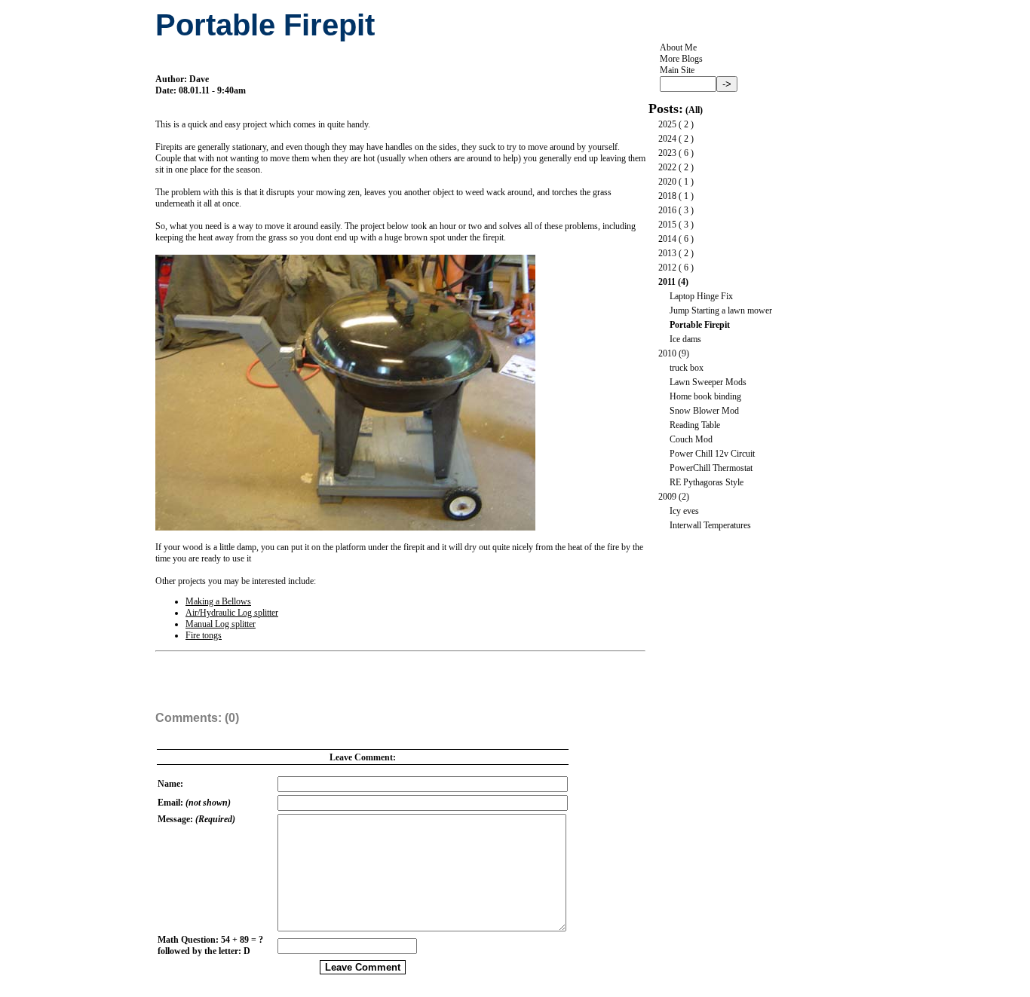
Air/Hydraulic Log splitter (231, 612)
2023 (667, 153)
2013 (667, 253)
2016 (667, 210)
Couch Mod (691, 439)
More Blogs (681, 59)
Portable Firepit (700, 325)
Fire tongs (203, 635)
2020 (667, 181)
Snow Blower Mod (704, 410)
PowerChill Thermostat (711, 468)
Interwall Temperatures (710, 525)
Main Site (677, 70)
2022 (667, 167)
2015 (667, 224)
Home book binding (705, 396)
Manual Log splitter (220, 624)
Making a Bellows (218, 601)
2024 (667, 138)
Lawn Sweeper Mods (708, 382)
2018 (667, 196)
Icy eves (684, 511)
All (694, 110)
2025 (667, 124)
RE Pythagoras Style (706, 482)
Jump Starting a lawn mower (721, 310)
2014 (667, 239)
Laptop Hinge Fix (701, 296)
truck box (687, 367)
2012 (667, 267)
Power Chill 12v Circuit (712, 453)
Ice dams (685, 339)
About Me (678, 47)
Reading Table (695, 425)
